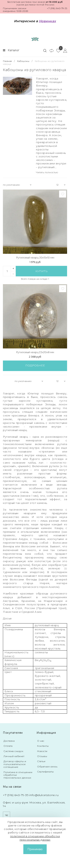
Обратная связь (47, 766)
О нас (40, 740)
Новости (42, 751)
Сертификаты (45, 771)
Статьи (41, 761)
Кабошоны (23, 61)
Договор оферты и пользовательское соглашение (15, 764)
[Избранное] (56, 50)
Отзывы (42, 756)
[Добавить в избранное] (62, 193)
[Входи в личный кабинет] (63, 50)
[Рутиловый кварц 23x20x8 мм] (35, 316)
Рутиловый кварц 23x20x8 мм (35, 352)
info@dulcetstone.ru (44, 795)
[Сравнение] (49, 50)
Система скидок (13, 751)
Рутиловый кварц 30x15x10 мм (35, 257)
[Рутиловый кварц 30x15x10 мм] (35, 222)
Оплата (8, 745)
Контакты (43, 745)
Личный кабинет (14, 756)
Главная (8, 61)
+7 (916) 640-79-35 (57, 8)
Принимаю (35, 849)
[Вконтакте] (6, 815)
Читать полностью (47, 172)
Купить (41, 271)
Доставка (9, 740)
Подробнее (35, 365)
